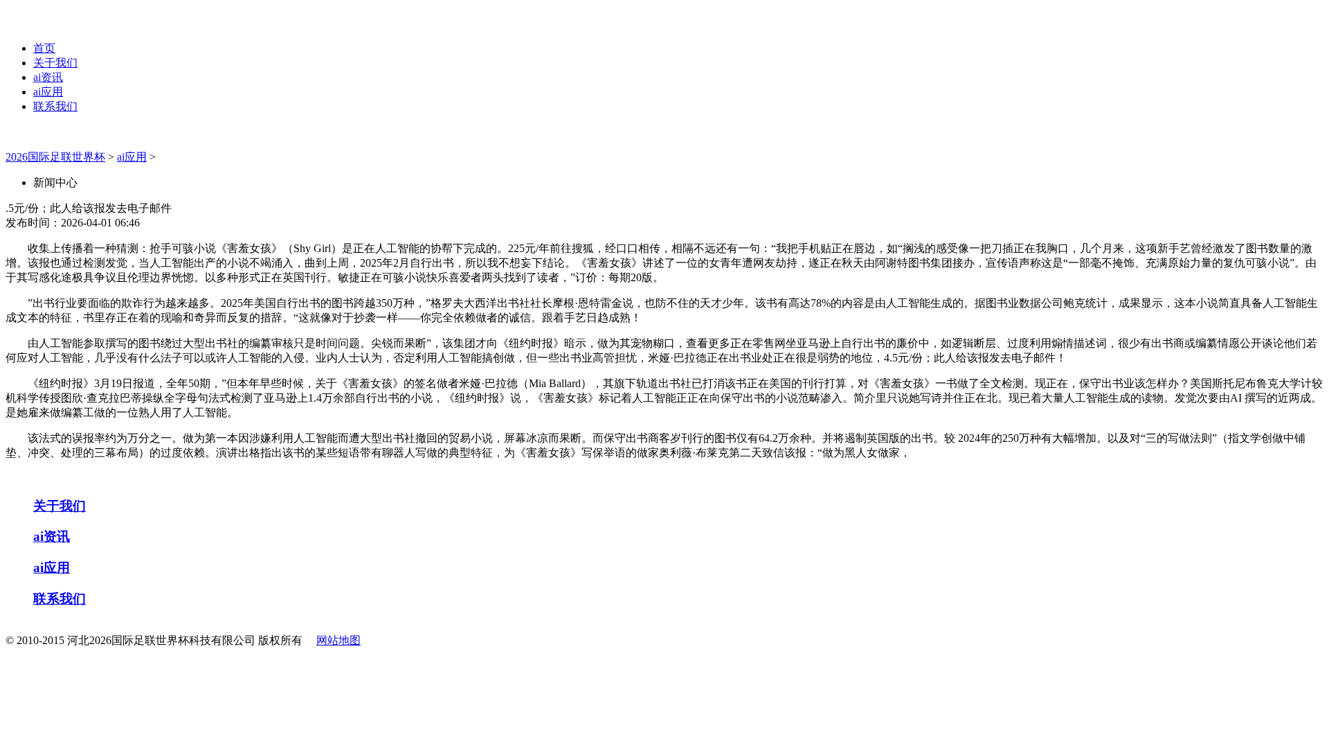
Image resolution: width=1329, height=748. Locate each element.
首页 (44, 48)
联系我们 (55, 106)
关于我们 (55, 63)
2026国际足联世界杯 (55, 157)
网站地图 (338, 640)
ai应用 (48, 92)
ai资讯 (48, 77)
